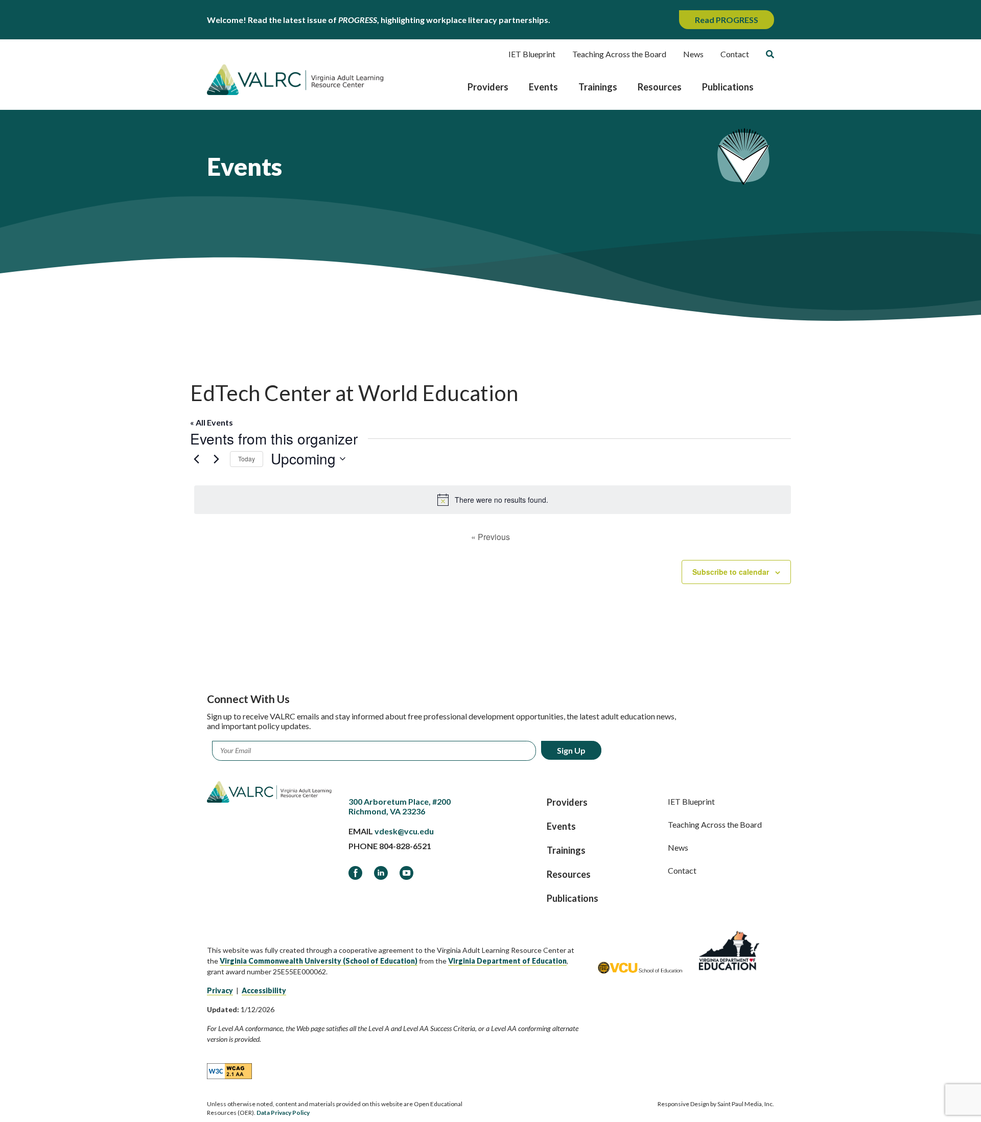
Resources (660, 86)
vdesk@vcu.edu (404, 831)
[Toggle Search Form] (770, 54)
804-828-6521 (405, 846)
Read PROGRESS (726, 20)
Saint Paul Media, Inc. (745, 1104)
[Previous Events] (196, 459)
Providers (488, 86)
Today (246, 458)
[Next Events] (216, 459)
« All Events (211, 422)
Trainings (597, 86)
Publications (728, 86)
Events (543, 86)
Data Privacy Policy (283, 1112)
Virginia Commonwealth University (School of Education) (318, 960)
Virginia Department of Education (507, 960)
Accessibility (264, 990)
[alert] (492, 499)
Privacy (220, 990)
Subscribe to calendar (730, 572)
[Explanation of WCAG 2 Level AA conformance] (229, 1070)
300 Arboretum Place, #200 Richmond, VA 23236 (399, 806)
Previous (490, 537)
